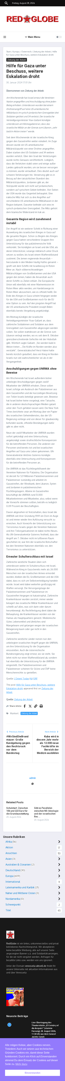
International (13, 881)
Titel (8, 910)
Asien (9, 858)
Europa (16, 51)
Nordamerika (13, 898)
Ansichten (11, 853)
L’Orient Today (21, 678)
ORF (35, 678)
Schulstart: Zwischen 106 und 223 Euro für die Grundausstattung (17, 811)
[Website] (32, 784)
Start (8, 51)
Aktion (9, 847)
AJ (31, 678)
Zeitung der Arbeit (42, 51)
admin (32, 777)
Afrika (9, 841)
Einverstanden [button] (32, 1072)
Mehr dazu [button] (21, 1064)
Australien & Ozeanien (18, 864)
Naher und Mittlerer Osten (20, 893)
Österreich (26, 51)
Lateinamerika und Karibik (20, 887)
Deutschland (13, 870)
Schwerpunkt (13, 904)
